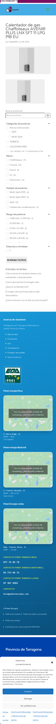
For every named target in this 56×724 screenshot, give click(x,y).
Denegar (28, 698)
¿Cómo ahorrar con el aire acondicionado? (27, 300)
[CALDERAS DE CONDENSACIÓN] (7, 151)
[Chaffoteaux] (7, 160)
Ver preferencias (28, 706)
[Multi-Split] (9, 136)
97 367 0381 (10, 583)
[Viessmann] (7, 180)
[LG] (7, 175)
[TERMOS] (7, 141)
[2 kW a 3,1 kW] (7, 228)
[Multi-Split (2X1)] (7, 192)
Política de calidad (12, 620)
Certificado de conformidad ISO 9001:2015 (22, 627)
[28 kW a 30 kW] (7, 238)
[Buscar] (48, 115)
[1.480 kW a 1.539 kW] (7, 218)
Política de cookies (12, 614)
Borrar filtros (16, 260)
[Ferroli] (7, 170)
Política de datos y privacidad (35, 614)
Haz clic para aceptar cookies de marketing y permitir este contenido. (28, 413)
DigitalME (13, 42)
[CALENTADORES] (7, 146)
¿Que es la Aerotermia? (17, 286)
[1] (7, 250)
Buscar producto (14, 111)
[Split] (9, 132)
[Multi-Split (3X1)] (7, 197)
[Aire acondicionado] (7, 128)
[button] (52, 662)
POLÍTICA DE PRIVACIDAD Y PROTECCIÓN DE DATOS (21, 716)
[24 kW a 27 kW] (7, 233)
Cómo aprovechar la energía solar (22, 282)
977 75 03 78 (11, 562)
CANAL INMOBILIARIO (8, 1)
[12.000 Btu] (7, 223)
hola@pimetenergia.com (15, 594)
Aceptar (28, 691)
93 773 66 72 (11, 572)
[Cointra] (7, 165)
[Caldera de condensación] (7, 207)
